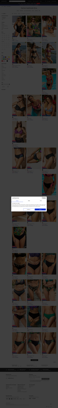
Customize (28, 209)
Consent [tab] (17, 200)
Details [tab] (29, 200)
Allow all (40, 209)
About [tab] (41, 200)
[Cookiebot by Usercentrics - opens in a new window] (42, 198)
